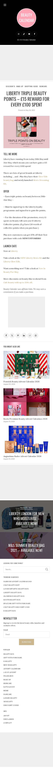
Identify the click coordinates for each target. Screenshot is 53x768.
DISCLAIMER (8, 719)
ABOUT (6, 716)
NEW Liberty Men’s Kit (31, 258)
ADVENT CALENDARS (11, 669)
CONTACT (7, 723)
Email (5, 630)
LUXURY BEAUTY (10, 698)
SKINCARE (7, 683)
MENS (5, 691)
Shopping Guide (31, 86)
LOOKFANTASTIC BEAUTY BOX (16, 589)
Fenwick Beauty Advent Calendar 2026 (21, 381)
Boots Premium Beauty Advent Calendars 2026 (25, 419)
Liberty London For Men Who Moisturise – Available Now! (26, 518)
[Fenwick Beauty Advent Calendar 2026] (26, 364)
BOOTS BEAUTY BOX (11, 600)
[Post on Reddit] (30, 335)
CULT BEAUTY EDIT (11, 585)
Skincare (43, 86)
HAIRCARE (7, 694)
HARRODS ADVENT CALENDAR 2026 (17, 581)
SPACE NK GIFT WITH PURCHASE (16, 603)
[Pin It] (18, 335)
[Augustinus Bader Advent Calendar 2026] (26, 439)
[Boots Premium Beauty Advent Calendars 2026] (26, 402)
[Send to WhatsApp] (35, 335)
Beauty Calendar (29, 40)
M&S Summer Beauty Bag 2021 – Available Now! (26, 548)
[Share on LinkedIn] (24, 335)
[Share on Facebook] (6, 335)
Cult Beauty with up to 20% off (17, 282)
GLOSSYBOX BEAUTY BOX (13, 596)
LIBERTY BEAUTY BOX (12, 592)
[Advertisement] (26, 63)
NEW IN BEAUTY (10, 665)
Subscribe (26, 642)
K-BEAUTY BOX (9, 611)
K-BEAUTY (7, 661)
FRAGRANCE (8, 676)
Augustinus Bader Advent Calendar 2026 (22, 456)
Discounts (10, 86)
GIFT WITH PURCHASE (12, 658)
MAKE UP (7, 680)
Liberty (14, 251)
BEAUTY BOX (8, 654)
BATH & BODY (9, 687)
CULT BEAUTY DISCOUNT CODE (16, 607)
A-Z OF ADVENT (9, 672)
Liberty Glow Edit (11, 261)
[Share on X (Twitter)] (12, 335)
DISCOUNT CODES (11, 705)
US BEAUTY (8, 702)
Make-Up (20, 86)
